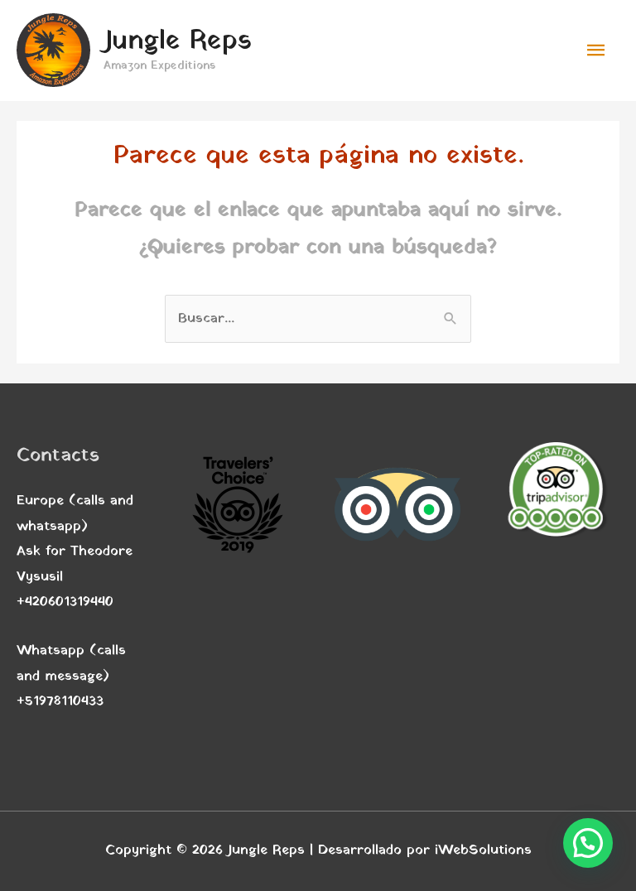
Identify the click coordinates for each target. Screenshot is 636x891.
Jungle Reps (178, 41)
